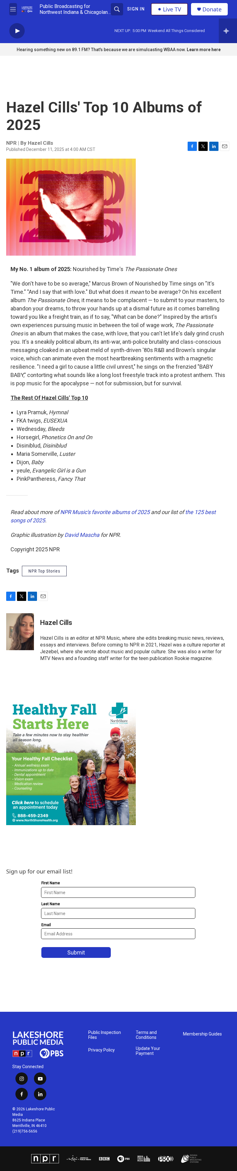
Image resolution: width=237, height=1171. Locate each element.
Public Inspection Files (104, 1035)
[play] (17, 30)
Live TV (172, 9)
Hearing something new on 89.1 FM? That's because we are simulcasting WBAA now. (102, 49)
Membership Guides (202, 1034)
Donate (212, 9)
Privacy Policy (101, 1050)
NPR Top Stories (44, 571)
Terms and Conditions (146, 1035)
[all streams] (228, 30)
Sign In (136, 8)
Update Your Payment (148, 1051)
